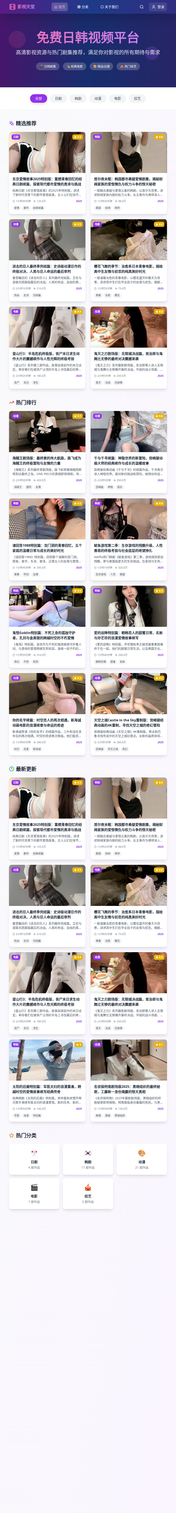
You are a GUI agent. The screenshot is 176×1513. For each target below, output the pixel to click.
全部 (38, 98)
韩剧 (78, 98)
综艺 (137, 98)
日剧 (58, 98)
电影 (117, 98)
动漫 (97, 98)
